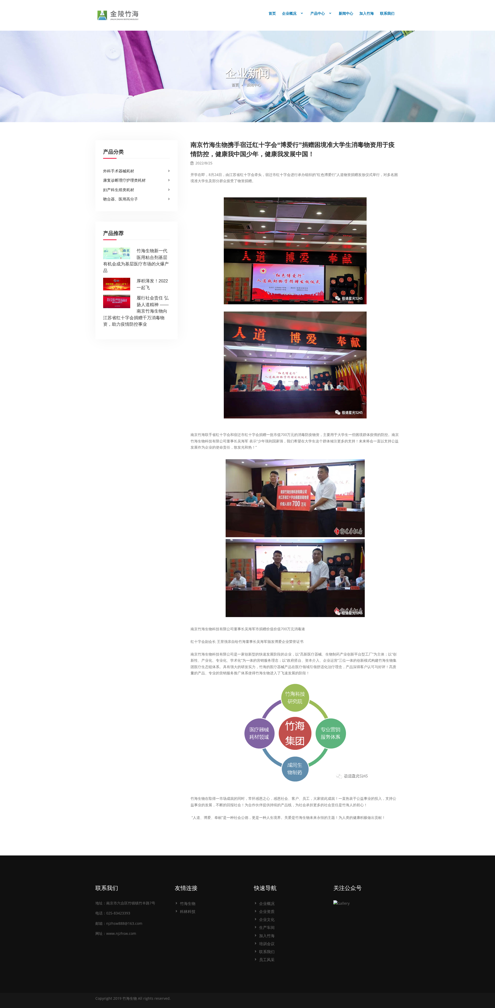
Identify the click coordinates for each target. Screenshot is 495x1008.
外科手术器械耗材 (118, 170)
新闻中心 (346, 13)
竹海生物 (187, 903)
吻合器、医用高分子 (120, 198)
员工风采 (267, 959)
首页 (272, 13)
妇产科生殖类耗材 (118, 189)
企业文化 (267, 919)
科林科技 (187, 911)
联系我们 (387, 13)
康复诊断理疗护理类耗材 (124, 180)
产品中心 (317, 13)
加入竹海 (366, 13)
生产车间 (267, 927)
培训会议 (267, 943)
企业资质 (267, 911)
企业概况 (289, 13)
